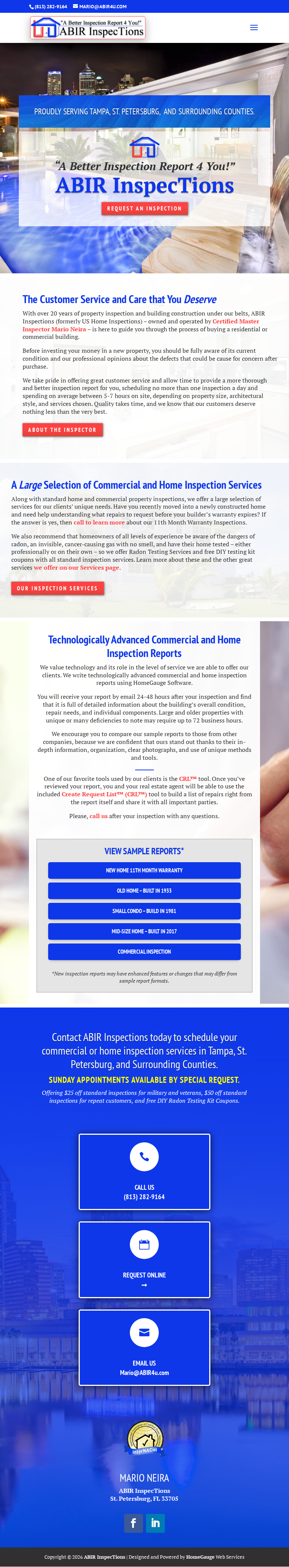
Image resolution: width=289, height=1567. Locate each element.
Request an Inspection (144, 208)
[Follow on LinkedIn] (155, 1523)
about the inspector (62, 429)
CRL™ (188, 778)
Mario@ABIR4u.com (144, 1372)
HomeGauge (200, 1556)
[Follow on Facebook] (133, 1523)
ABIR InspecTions (104, 1556)
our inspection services (57, 588)
